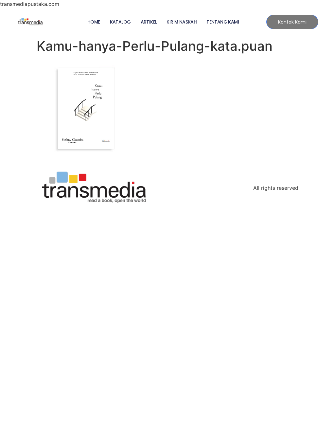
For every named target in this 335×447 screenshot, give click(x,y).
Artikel (149, 22)
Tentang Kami (222, 22)
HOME (93, 22)
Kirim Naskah (182, 22)
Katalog (120, 22)
